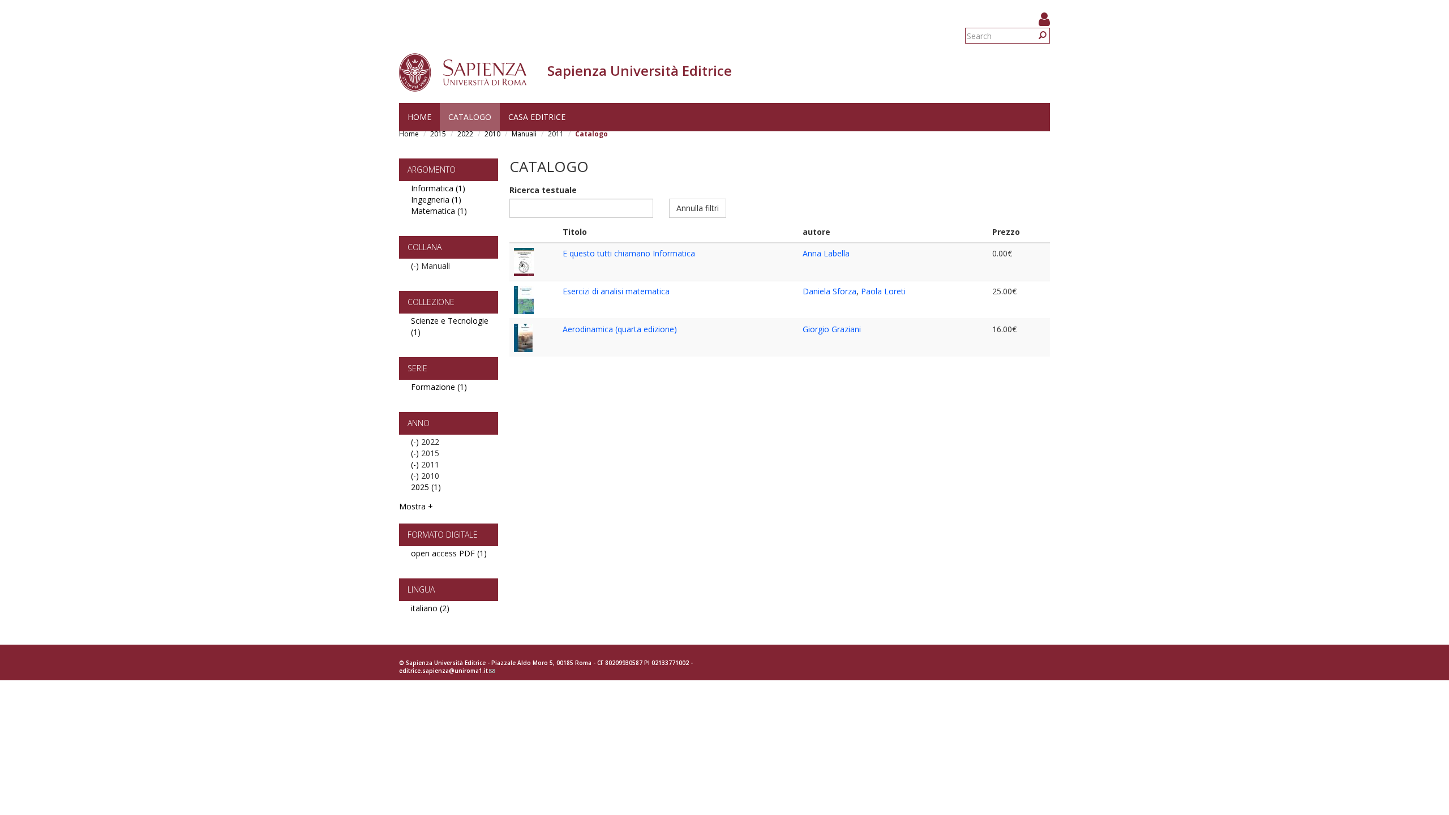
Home (419, 116)
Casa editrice (536, 116)
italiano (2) (430, 608)
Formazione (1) (439, 386)
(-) (416, 265)
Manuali (524, 134)
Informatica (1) (438, 188)
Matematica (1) (439, 210)
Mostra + (416, 506)
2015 (438, 134)
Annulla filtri (697, 208)
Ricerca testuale (543, 190)
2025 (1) (426, 487)
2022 (465, 134)
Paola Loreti (883, 291)
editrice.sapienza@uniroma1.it (447, 671)
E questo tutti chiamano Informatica (629, 253)
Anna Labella (826, 253)
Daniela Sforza (829, 291)
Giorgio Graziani (832, 329)
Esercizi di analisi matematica (616, 291)
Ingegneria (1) (436, 199)
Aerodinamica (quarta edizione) (620, 329)
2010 (492, 134)
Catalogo (469, 116)
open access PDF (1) (449, 553)
